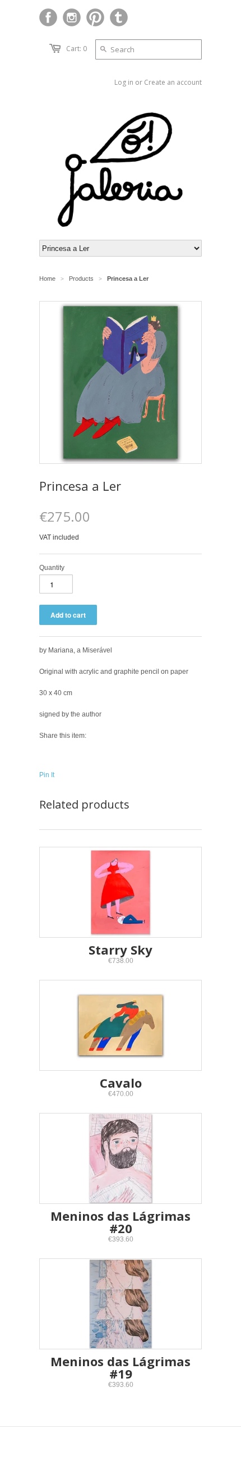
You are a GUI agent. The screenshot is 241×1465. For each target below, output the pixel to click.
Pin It (46, 775)
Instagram (72, 17)
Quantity (51, 568)
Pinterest (95, 17)
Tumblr (119, 17)
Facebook (48, 17)
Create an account (173, 82)
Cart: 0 (76, 48)
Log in (123, 82)
